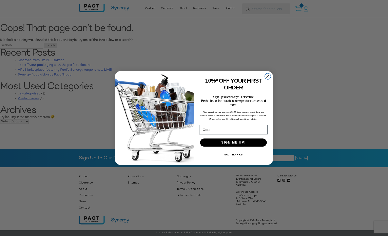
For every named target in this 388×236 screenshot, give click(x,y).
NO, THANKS (233, 154)
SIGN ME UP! (233, 142)
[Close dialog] (268, 76)
